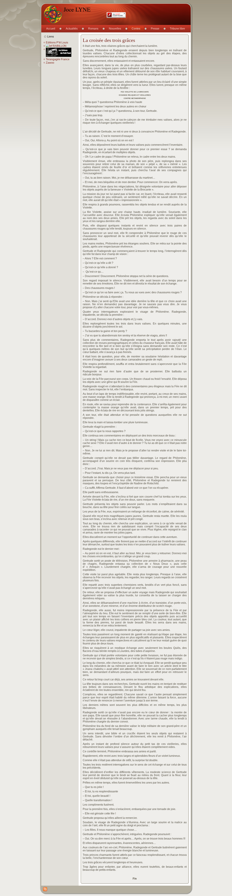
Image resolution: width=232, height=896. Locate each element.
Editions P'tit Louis (57, 42)
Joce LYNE (77, 9)
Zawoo (50, 62)
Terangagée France (57, 59)
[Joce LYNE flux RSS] (45, 889)
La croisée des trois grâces (109, 40)
